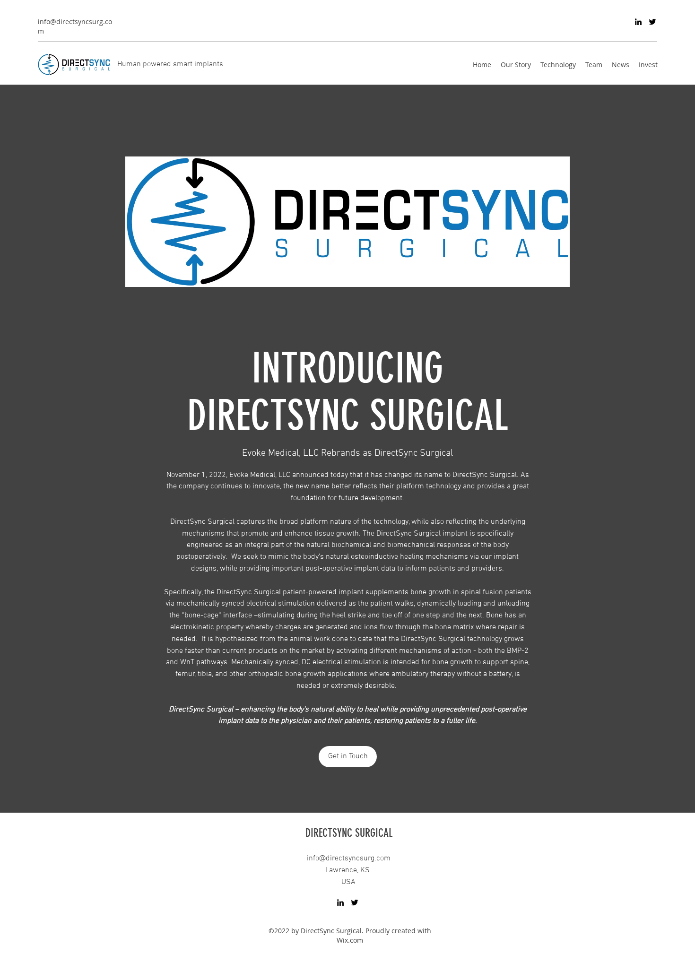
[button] (348, 756)
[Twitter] (652, 21)
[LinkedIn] (638, 21)
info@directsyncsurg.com (349, 858)
